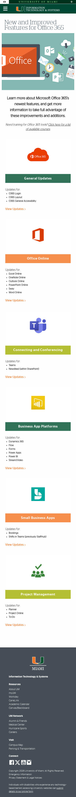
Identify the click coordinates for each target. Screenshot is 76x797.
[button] (68, 787)
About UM (14, 689)
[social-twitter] (17, 762)
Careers (13, 732)
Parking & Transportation (22, 749)
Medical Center (17, 725)
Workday (13, 697)
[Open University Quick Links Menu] (71, 2)
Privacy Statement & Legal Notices (25, 778)
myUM (12, 693)
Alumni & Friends (18, 721)
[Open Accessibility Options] (4, 2)
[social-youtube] (23, 762)
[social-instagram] (29, 762)
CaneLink (14, 700)
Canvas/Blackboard (19, 708)
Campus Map (16, 745)
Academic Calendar (19, 704)
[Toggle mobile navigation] (5, 8)
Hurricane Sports (18, 728)
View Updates (14, 208)
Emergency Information (20, 774)
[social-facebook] (11, 762)
